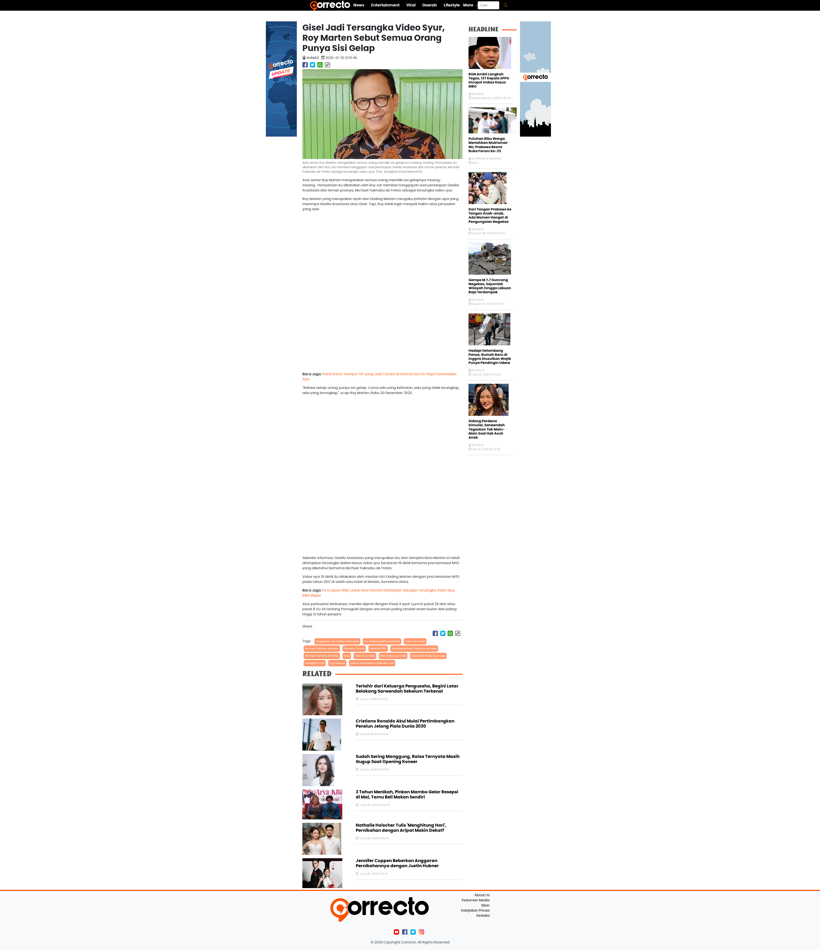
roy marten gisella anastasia (382, 641)
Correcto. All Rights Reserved (425, 942)
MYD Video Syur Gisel (393, 656)
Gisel (347, 656)
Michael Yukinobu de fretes (322, 648)
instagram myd (314, 663)
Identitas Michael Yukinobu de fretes (414, 648)
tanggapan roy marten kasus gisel (337, 641)
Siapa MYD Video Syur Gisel (428, 656)
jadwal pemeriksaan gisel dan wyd (372, 663)
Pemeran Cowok (354, 648)
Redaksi (483, 915)
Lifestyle (452, 5)
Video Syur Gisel (415, 641)
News (358, 5)
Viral (411, 5)
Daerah (429, 5)
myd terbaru (337, 663)
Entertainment (385, 5)
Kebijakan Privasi (475, 910)
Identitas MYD (378, 648)
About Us (482, 895)
